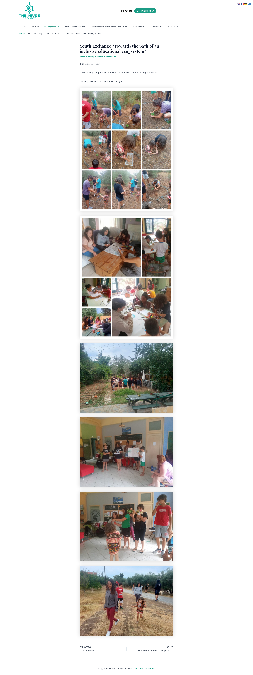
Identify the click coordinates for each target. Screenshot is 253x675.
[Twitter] (126, 11)
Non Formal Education (75, 26)
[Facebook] (122, 11)
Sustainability (139, 26)
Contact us (173, 26)
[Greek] (249, 3)
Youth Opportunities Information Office (109, 26)
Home (23, 26)
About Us (34, 26)
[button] (145, 10)
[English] (239, 3)
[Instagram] (130, 11)
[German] (246, 3)
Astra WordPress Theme (142, 668)
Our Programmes (51, 26)
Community (157, 26)
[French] (242, 3)
